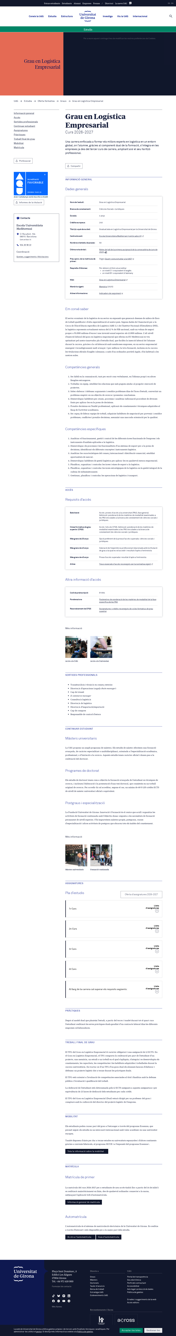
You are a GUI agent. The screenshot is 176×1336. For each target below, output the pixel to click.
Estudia (52, 16)
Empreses (86, 3)
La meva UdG (121, 3)
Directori (109, 3)
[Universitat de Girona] (25, 1274)
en (172, 3)
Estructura (67, 16)
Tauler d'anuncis (97, 1286)
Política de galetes (135, 1292)
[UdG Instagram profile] (63, 1295)
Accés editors (133, 1303)
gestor (39, 1332)
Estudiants (67, 3)
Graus (92, 1277)
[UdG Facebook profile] (53, 1301)
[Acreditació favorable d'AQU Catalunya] (31, 197)
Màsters (93, 1280)
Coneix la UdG (36, 16)
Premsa (96, 3)
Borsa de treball (97, 1289)
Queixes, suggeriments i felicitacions (32, 257)
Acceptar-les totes (131, 1330)
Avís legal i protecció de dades (140, 1289)
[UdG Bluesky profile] (58, 1295)
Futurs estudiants (52, 3)
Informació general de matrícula (84, 1202)
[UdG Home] (87, 16)
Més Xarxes (57, 1307)
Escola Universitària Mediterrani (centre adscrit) (120, 236)
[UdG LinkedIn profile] (68, 1295)
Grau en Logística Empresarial (87, 101)
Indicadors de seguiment (110, 293)
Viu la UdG (122, 16)
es (169, 3)
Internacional (140, 16)
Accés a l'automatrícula (79, 1237)
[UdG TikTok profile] (53, 1295)
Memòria (103, 287)
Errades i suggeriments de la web (141, 1299)
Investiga (108, 16)
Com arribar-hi (25, 239)
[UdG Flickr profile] (58, 1301)
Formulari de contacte (61, 1286)
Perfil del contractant (136, 1283)
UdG (16, 101)
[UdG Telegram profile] (68, 1301)
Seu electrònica (134, 1280)
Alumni (77, 3)
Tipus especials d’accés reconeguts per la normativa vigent (125, 564)
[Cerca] (170, 16)
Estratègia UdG (96, 1292)
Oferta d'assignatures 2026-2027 (141, 894)
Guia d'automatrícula (108, 1237)
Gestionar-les (153, 1330)
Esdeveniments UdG (99, 1295)
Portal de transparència (137, 1277)
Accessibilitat (133, 1286)
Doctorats (94, 1283)
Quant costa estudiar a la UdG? (118, 259)
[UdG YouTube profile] (63, 1301)
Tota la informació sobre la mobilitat (86, 1151)
